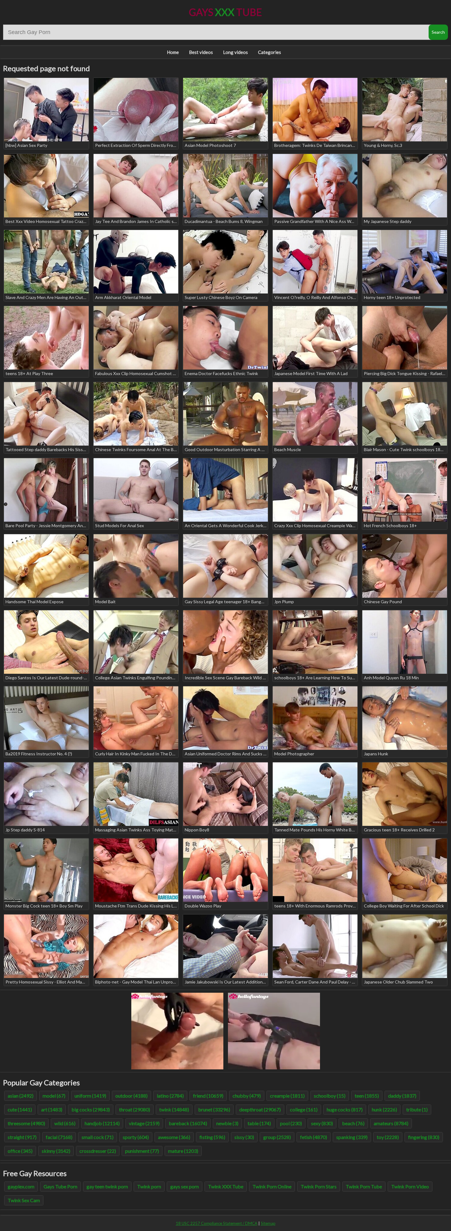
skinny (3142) (56, 1151)
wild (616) (64, 1123)
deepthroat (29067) (260, 1109)
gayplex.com (21, 1186)
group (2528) (277, 1137)
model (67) (54, 1096)
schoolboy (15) (329, 1096)
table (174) (259, 1123)
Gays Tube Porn (60, 1186)
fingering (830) (423, 1137)
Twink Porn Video (410, 1186)
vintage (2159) (144, 1123)
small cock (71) (98, 1137)
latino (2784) (170, 1096)
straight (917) (22, 1137)
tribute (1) (417, 1109)
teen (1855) (367, 1096)
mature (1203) (183, 1151)
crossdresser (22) (97, 1151)
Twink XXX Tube (225, 1186)
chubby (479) (247, 1096)
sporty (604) (136, 1137)
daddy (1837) (402, 1096)
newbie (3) (227, 1123)
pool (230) (291, 1123)
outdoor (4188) (131, 1096)
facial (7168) (59, 1137)
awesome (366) (174, 1137)
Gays (225, 12)
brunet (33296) (214, 1109)
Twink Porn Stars (319, 1186)
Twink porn (149, 1186)
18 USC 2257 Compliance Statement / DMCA (216, 1223)
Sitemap (268, 1223)
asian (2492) (20, 1096)
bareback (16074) (188, 1123)
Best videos (201, 52)
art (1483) (51, 1109)
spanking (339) (352, 1137)
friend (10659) (208, 1096)
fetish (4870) (313, 1137)
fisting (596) (212, 1137)
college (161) (304, 1109)
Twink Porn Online (271, 1186)
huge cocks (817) (345, 1109)
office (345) (20, 1151)
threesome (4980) (26, 1123)
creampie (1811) (287, 1096)
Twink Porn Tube (364, 1186)
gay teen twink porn (107, 1186)
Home (173, 52)
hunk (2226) (384, 1109)
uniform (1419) (90, 1096)
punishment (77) (142, 1151)
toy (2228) (388, 1137)
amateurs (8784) (391, 1123)
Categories (269, 52)
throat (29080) (134, 1109)
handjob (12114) (102, 1123)
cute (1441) (20, 1109)
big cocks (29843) (90, 1109)
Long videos (235, 52)
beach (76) (353, 1123)
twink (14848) (174, 1109)
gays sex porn (184, 1186)
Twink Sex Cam (24, 1200)
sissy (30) (244, 1137)
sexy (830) (322, 1123)
